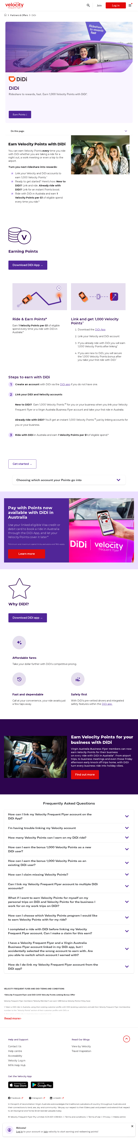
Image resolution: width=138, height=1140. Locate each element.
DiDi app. (107, 704)
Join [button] (99, 5)
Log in (115, 5)
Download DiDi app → (28, 617)
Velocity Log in (16, 1060)
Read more (12, 1018)
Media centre (119, 1117)
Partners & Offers (19, 15)
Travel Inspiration (81, 1051)
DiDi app (65, 384)
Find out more (85, 774)
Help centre (15, 1051)
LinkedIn (57, 1098)
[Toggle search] (88, 5)
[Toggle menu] (130, 5)
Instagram (37, 1098)
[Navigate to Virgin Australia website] (116, 1128)
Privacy (107, 1117)
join (46, 1131)
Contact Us (14, 1046)
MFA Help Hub (17, 1065)
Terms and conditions (75, 1117)
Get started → (22, 464)
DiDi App (100, 329)
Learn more (27, 553)
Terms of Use (94, 1117)
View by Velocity (81, 1046)
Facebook (16, 1098)
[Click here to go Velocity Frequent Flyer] (5, 15)
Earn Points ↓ (20, 114)
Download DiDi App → (28, 265)
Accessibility (15, 1055)
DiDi (34, 15)
